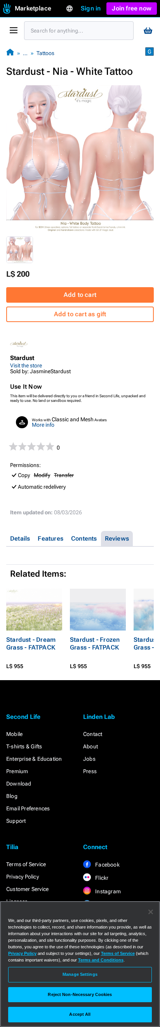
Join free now (131, 8)
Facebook (107, 865)
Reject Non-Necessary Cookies (80, 994)
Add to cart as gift (80, 314)
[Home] (10, 52)
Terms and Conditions (100, 960)
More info (43, 425)
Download (18, 784)
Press (90, 771)
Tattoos (45, 53)
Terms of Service (26, 864)
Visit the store (26, 365)
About (90, 746)
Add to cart (80, 294)
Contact (92, 734)
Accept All (79, 1014)
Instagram (107, 891)
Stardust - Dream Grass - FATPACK (31, 643)
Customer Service (27, 889)
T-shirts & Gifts (24, 746)
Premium (17, 771)
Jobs (89, 759)
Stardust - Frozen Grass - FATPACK (95, 643)
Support (16, 821)
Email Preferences (28, 808)
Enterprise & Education (34, 759)
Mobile (14, 734)
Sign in (91, 8)
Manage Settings (80, 974)
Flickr (101, 878)
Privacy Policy (22, 877)
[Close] (150, 911)
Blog (11, 796)
